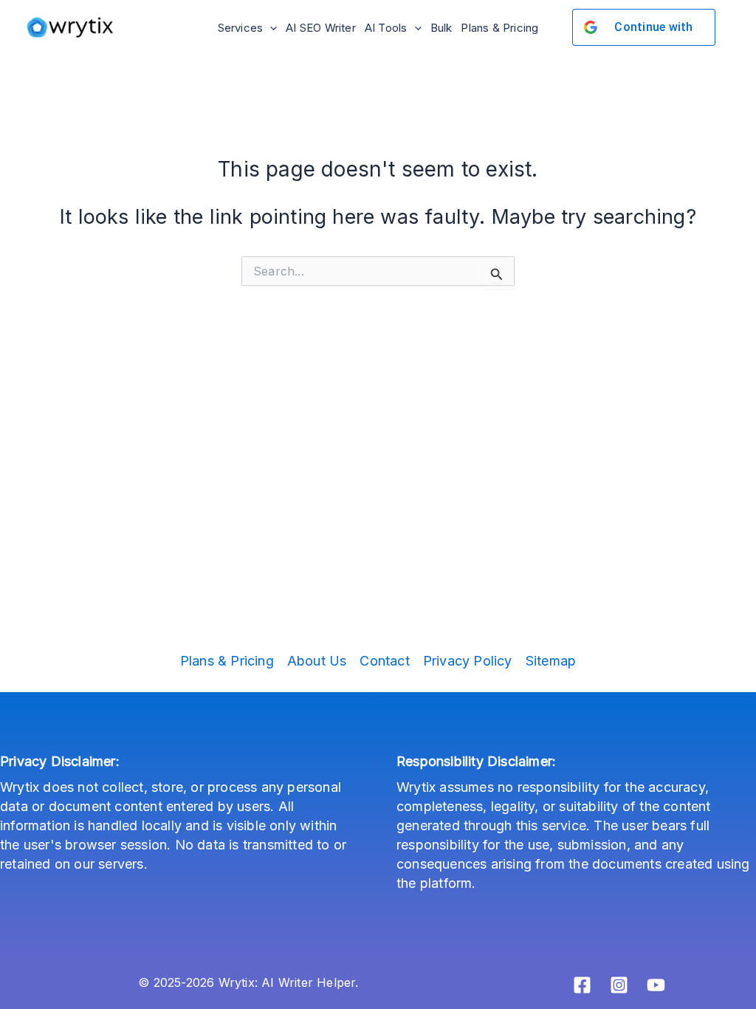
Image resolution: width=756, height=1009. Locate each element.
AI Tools (386, 28)
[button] (270, 28)
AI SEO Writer (321, 28)
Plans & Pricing (499, 28)
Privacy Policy (467, 660)
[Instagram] (619, 985)
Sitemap (551, 660)
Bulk (441, 28)
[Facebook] (582, 985)
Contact (384, 660)
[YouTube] (656, 985)
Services (241, 28)
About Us (317, 660)
